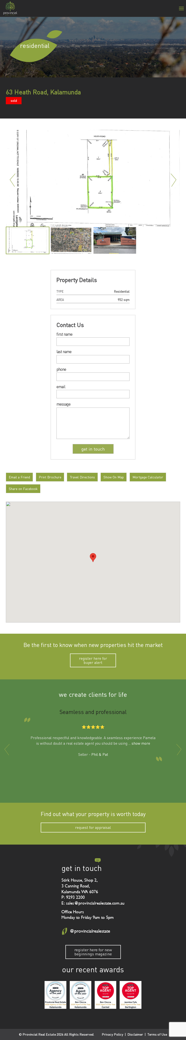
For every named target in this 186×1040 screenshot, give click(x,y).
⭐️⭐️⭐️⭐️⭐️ (93, 727)
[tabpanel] (27, 240)
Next (173, 180)
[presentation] (7, 750)
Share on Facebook (23, 489)
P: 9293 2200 (73, 897)
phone (61, 369)
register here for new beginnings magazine (93, 951)
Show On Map (113, 477)
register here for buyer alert (93, 660)
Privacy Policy (112, 1034)
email (60, 387)
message (63, 404)
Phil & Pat (99, 754)
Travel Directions (82, 477)
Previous (12, 180)
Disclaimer (135, 1034)
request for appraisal (93, 827)
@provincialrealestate (90, 931)
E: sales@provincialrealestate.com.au (93, 903)
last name (63, 351)
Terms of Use (157, 1034)
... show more (139, 743)
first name (64, 334)
